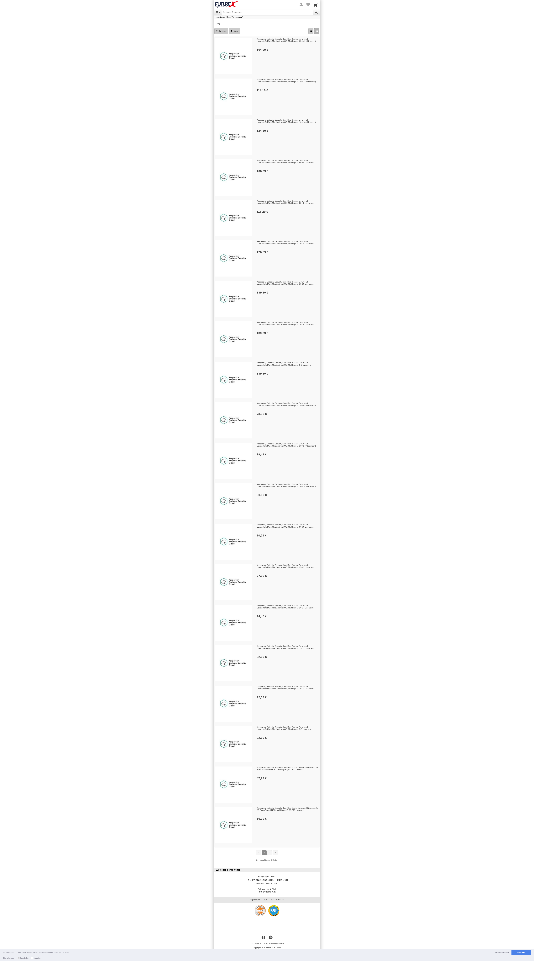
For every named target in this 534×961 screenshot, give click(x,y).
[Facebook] (263, 937)
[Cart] (316, 5)
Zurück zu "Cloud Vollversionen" (230, 17)
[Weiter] (275, 852)
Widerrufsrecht (277, 900)
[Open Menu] (218, 12)
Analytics (37, 958)
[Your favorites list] (308, 5)
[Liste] (316, 31)
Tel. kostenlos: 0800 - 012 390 (267, 879)
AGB (266, 900)
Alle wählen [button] (521, 952)
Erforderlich (24, 958)
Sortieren (222, 31)
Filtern (235, 31)
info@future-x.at (267, 892)
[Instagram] (270, 937)
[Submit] (316, 12)
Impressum (255, 900)
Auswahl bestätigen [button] (502, 952)
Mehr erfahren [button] (64, 952)
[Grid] (310, 31)
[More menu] (301, 5)
